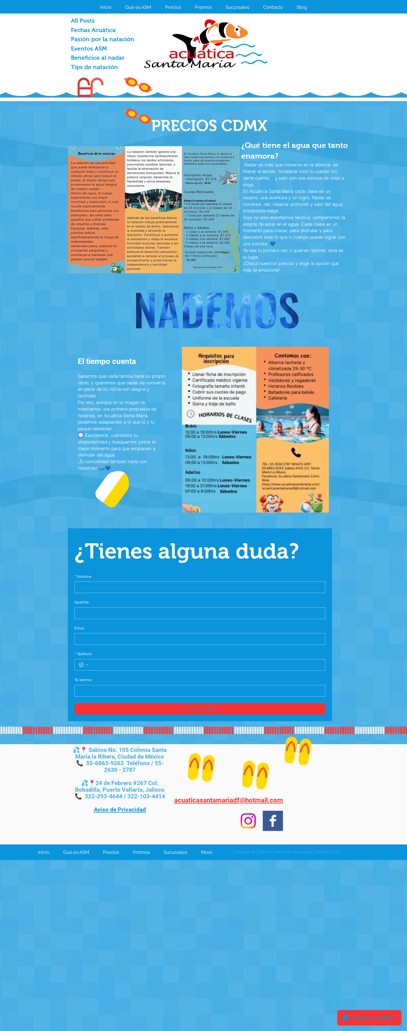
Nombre (82, 576)
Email (79, 628)
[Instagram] (248, 821)
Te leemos (83, 679)
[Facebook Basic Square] (273, 821)
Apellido (81, 602)
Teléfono (83, 653)
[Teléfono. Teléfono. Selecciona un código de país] (83, 665)
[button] (173, 6)
